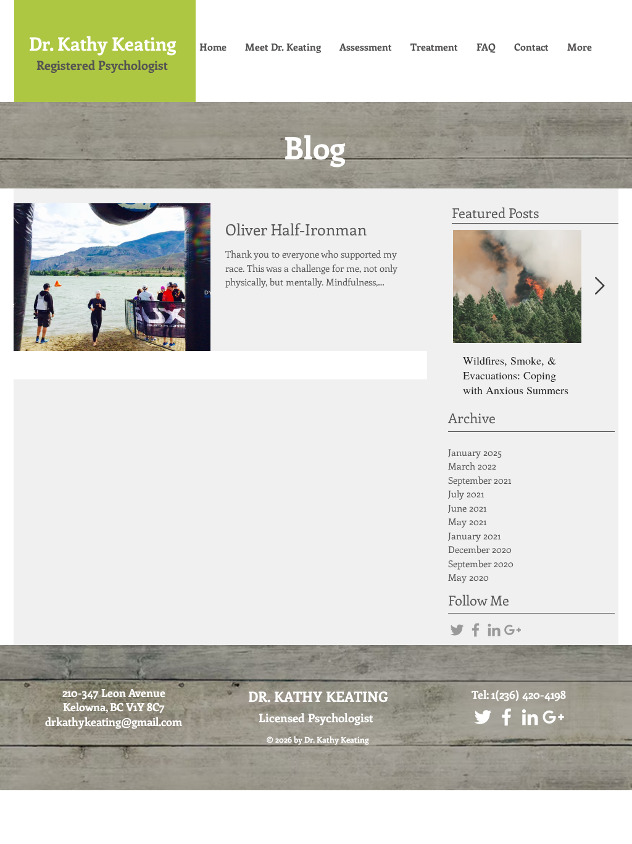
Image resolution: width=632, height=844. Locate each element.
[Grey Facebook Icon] (475, 630)
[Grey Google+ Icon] (513, 630)
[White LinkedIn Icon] (529, 717)
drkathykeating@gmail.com (113, 721)
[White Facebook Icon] (506, 717)
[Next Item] (599, 286)
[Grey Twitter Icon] (457, 630)
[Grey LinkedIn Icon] (494, 630)
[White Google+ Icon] (553, 717)
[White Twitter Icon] (483, 717)
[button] (486, 47)
